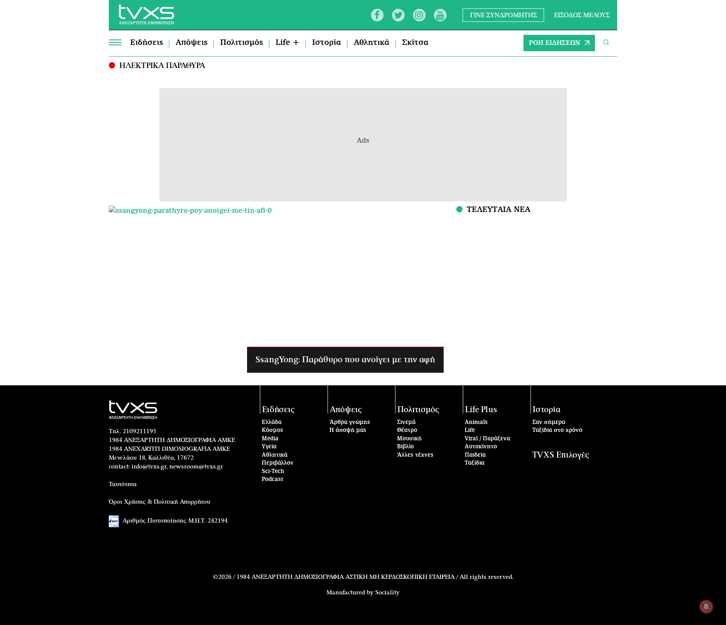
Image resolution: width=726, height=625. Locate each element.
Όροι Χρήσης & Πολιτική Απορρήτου (159, 502)
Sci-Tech (273, 471)
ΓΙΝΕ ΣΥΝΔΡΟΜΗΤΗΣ (503, 15)
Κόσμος (272, 430)
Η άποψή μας (347, 430)
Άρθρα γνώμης (349, 422)
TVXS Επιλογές (560, 455)
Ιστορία (326, 43)
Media (270, 439)
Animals (476, 422)
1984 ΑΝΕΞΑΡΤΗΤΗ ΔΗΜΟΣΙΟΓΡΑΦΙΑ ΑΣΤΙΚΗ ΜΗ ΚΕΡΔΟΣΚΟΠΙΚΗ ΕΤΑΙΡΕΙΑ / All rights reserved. (375, 577)
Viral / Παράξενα (487, 439)
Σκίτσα (415, 43)
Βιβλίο (405, 447)
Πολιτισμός (241, 43)
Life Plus (481, 410)
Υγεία (269, 447)
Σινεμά (406, 422)
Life (470, 430)
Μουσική (409, 439)
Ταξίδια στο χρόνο (557, 430)
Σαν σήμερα (548, 422)
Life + (288, 43)
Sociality (387, 593)
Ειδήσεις (146, 43)
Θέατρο (407, 430)
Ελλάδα (271, 422)
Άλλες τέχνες (415, 455)
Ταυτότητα (123, 484)
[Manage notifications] (706, 606)
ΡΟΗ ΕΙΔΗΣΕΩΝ (554, 43)
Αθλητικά (371, 43)
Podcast (273, 479)
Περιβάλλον (278, 463)
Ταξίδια (474, 463)
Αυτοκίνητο (481, 447)
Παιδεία (475, 455)
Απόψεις (192, 43)
